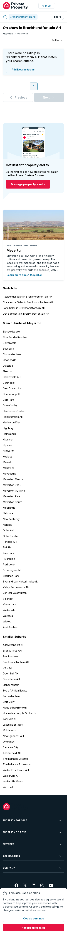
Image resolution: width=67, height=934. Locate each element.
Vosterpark (9, 604)
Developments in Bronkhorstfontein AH (26, 313)
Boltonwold (9, 342)
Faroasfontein (11, 696)
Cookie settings (33, 918)
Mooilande (9, 507)
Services (8, 844)
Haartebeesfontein (14, 411)
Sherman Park (11, 575)
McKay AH (9, 467)
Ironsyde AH (10, 718)
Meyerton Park (11, 496)
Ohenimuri (8, 741)
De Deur (7, 667)
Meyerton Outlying (14, 490)
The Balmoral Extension (17, 764)
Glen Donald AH (12, 388)
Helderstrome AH (13, 416)
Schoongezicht (12, 570)
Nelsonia (8, 513)
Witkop (7, 621)
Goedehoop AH (12, 394)
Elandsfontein (11, 684)
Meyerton (8, 33)
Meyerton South (12, 501)
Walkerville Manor (13, 781)
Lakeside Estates (13, 724)
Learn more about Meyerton (25, 274)
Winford (8, 787)
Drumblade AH (11, 679)
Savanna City (11, 747)
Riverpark (8, 553)
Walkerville (22, 33)
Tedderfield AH (12, 753)
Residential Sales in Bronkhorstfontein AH (27, 296)
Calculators (11, 856)
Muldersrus (9, 730)
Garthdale (8, 382)
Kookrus (7, 456)
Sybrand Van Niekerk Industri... (20, 581)
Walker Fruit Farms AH (16, 770)
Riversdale (9, 558)
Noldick (7, 524)
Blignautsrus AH (12, 650)
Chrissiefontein (12, 354)
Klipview (8, 445)
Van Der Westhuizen (15, 592)
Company (9, 868)
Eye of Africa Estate (15, 690)
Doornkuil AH (10, 673)
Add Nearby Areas (23, 69)
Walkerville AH (11, 775)
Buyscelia (8, 348)
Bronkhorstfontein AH (16, 662)
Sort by (55, 40)
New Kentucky (11, 519)
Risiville (7, 547)
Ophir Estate (10, 536)
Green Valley (10, 405)
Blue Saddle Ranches (15, 337)
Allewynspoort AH (13, 644)
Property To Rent (14, 832)
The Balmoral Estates (15, 758)
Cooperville (9, 359)
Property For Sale (15, 820)
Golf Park (8, 399)
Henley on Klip (11, 422)
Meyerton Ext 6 (12, 484)
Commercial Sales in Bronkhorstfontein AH (28, 302)
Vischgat (8, 598)
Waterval (8, 615)
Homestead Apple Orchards (19, 713)
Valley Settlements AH (16, 587)
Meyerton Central (13, 479)
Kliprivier (8, 439)
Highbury (8, 428)
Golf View (8, 701)
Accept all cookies (33, 927)
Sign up (46, 5)
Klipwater (8, 450)
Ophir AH (8, 530)
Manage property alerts (28, 184)
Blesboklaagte (11, 331)
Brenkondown (11, 656)
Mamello (8, 462)
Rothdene (8, 564)
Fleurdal (7, 371)
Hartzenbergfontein (15, 707)
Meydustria (9, 473)
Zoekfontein (10, 627)
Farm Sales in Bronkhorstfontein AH (24, 307)
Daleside (8, 365)
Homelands (9, 433)
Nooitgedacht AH (13, 735)
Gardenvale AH (12, 376)
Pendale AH (10, 541)
